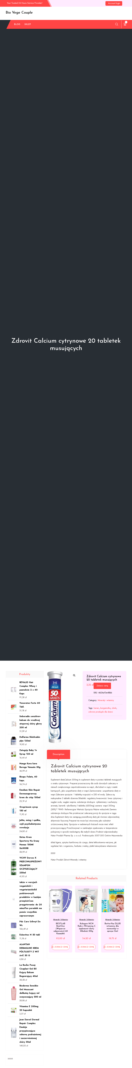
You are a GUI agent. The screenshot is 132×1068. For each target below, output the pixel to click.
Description (58, 754)
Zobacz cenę (102, 685)
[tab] (58, 754)
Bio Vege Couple (19, 12)
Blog (17, 24)
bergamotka (105, 708)
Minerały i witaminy (106, 700)
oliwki (114, 708)
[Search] (116, 24)
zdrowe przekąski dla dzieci (100, 711)
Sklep (27, 24)
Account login (114, 3)
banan (96, 708)
